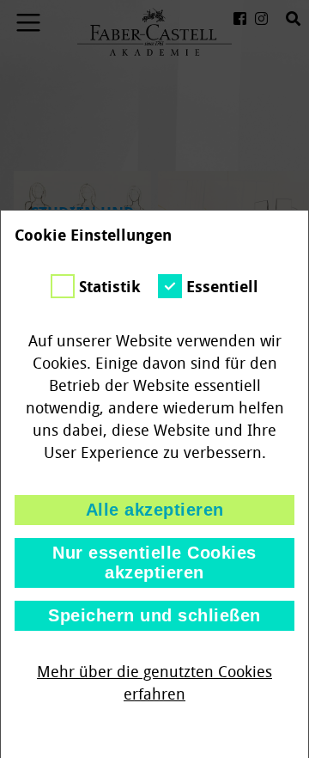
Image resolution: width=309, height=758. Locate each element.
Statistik (110, 287)
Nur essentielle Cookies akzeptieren (154, 562)
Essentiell (222, 287)
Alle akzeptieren (155, 509)
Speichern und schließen (154, 615)
